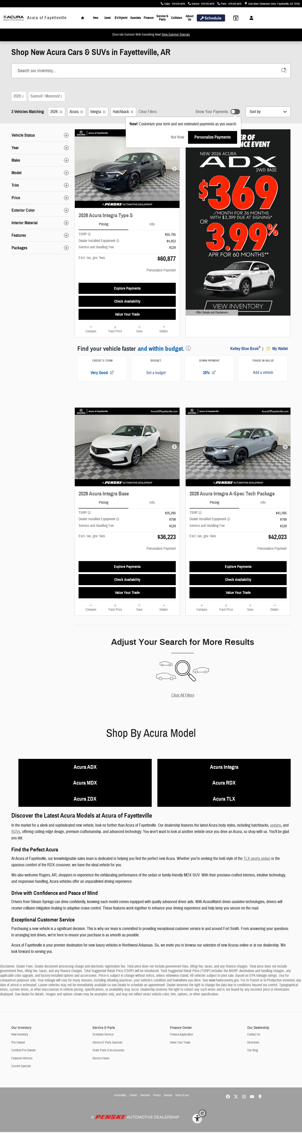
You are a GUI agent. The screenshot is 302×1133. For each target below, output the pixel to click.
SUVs (15, 831)
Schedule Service (102, 1034)
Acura (74, 111)
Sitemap (168, 1095)
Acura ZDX (85, 798)
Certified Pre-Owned (23, 1050)
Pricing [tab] (103, 224)
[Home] (13, 18)
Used (107, 18)
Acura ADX (85, 767)
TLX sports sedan (256, 858)
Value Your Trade (127, 314)
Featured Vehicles (22, 1058)
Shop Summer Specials (176, 35)
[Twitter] (235, 1096)
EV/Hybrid (121, 18)
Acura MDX (85, 782)
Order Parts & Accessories (108, 1050)
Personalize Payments (212, 137)
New (95, 18)
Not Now (177, 137)
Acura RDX (224, 782)
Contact (133, 1095)
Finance (149, 18)
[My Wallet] (236, 18)
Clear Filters (147, 111)
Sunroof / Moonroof (46, 96)
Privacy (157, 1095)
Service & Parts (162, 17)
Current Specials (21, 1066)
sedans (275, 825)
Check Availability (127, 301)
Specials (135, 18)
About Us (189, 17)
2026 (18, 96)
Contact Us (253, 1034)
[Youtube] (252, 1096)
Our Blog (252, 1050)
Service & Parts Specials (107, 1042)
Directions (253, 1042)
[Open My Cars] (250, 18)
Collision (176, 18)
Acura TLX (224, 798)
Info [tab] (152, 224)
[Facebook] (227, 1096)
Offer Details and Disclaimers (209, 313)
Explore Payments (127, 288)
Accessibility (120, 1095)
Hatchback (121, 111)
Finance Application (181, 1034)
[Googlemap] (260, 1096)
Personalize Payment (161, 270)
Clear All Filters (182, 695)
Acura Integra (224, 767)
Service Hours (100, 1058)
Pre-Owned (18, 1042)
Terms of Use (182, 1095)
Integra (95, 111)
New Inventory (19, 1034)
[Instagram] (243, 1096)
